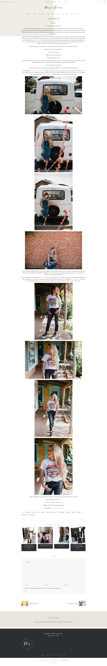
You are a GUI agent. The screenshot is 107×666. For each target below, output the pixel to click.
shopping (74, 512)
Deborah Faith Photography (56, 508)
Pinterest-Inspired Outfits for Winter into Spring (78, 547)
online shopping (61, 512)
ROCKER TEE (42, 277)
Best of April (61, 545)
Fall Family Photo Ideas (45, 545)
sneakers (79, 512)
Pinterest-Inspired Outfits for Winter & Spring (29, 547)
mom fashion (48, 512)
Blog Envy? (65, 660)
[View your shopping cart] (104, 1)
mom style (54, 512)
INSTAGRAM (39, 40)
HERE (59, 499)
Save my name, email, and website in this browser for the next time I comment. (43, 588)
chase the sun (28, 512)
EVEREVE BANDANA (47, 74)
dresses (38, 512)
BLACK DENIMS (75, 279)
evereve (42, 512)
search (6, 1)
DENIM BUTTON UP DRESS (36, 70)
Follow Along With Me (53, 634)
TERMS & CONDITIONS (53, 662)
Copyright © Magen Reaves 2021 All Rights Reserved (51, 660)
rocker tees (68, 512)
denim (33, 512)
